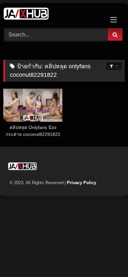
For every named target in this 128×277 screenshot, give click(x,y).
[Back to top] (107, 257)
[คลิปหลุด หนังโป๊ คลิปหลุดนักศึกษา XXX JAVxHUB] (52, 15)
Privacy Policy (81, 182)
